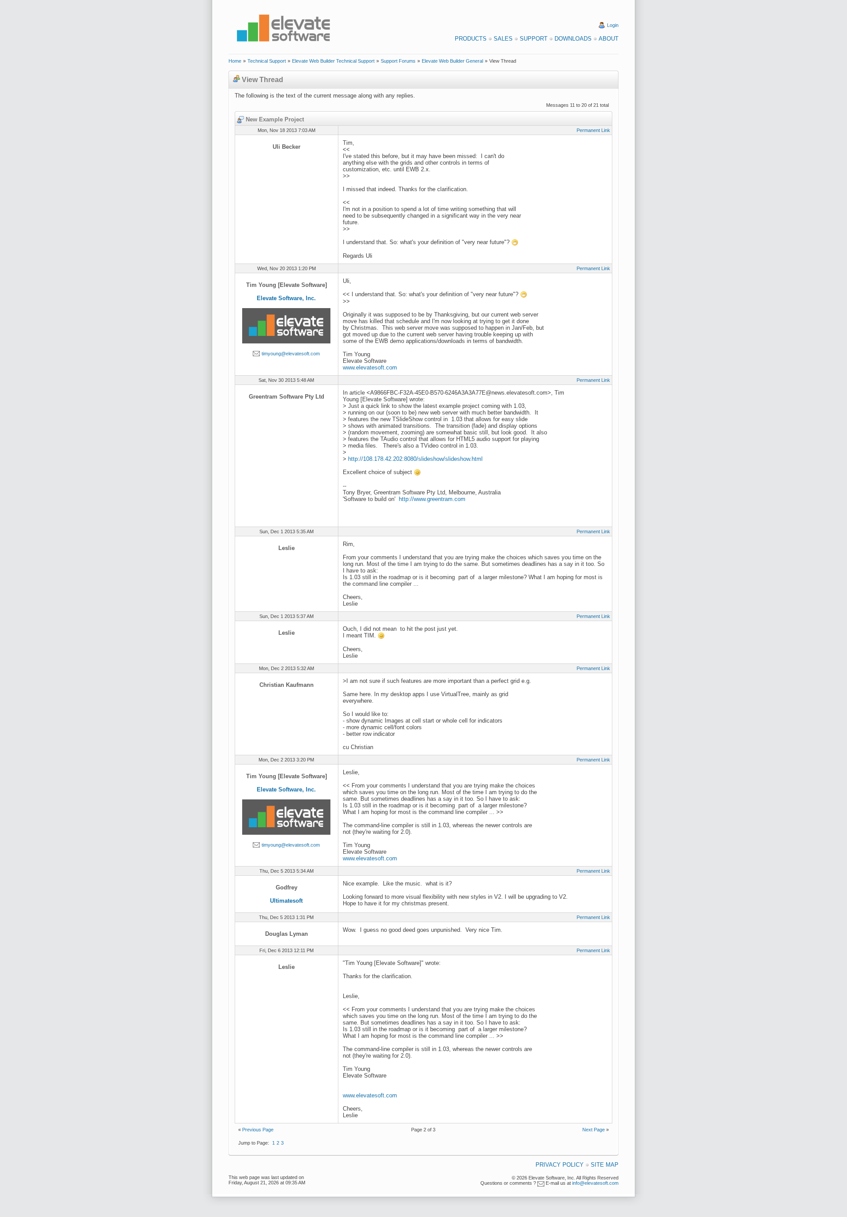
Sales (503, 38)
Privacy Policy (560, 1164)
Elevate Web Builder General (452, 61)
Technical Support (266, 61)
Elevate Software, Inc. (286, 298)
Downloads (573, 38)
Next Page (593, 1129)
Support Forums (398, 61)
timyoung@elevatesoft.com (291, 353)
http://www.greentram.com (432, 499)
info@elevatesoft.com (595, 1183)
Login (612, 25)
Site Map (604, 1164)
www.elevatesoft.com (370, 367)
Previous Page (258, 1129)
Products (471, 38)
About (608, 38)
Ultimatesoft (286, 900)
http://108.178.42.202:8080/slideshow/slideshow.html (415, 459)
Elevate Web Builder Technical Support (333, 61)
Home (235, 61)
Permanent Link (593, 130)
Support (533, 38)
